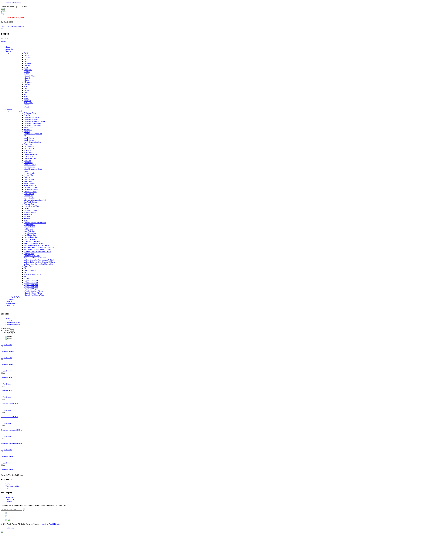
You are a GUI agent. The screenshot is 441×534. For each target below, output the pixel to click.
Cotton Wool (28, 196)
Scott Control (29, 152)
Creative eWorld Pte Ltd (50, 524)
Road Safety (28, 163)
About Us (9, 49)
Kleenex (27, 219)
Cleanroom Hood (6, 377)
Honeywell (28, 70)
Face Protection (29, 227)
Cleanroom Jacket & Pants (9, 404)
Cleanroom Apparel (31, 119)
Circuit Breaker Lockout (33, 169)
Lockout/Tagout (29, 165)
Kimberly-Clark (29, 76)
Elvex (26, 68)
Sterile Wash (28, 214)
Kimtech (27, 78)
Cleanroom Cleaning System (34, 121)
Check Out (5, 26)
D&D (26, 61)
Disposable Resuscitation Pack (35, 200)
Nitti (25, 88)
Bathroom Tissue (30, 113)
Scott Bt (27, 115)
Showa (26, 99)
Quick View (6, 345)
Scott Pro (27, 150)
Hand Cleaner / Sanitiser (33, 142)
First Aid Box (29, 204)
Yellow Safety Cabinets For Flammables (38, 264)
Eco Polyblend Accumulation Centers (37, 252)
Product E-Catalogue (13, 3)
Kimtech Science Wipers (33, 293)
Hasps (26, 171)
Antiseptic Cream (30, 192)
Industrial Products (30, 154)
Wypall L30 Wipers (31, 283)
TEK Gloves (28, 103)
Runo (26, 94)
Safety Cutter (28, 266)
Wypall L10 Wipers (31, 281)
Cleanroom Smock (7, 456)
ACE (26, 53)
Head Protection (30, 235)
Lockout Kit (28, 175)
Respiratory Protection (32, 241)
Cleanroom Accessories (32, 125)
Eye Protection (29, 225)
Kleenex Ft (28, 130)
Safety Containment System (34, 243)
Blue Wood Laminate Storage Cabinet (37, 250)
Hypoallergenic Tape (31, 206)
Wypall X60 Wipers (31, 285)
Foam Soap (28, 144)
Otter (26, 92)
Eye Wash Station (30, 202)
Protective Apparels (31, 239)
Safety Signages (29, 270)
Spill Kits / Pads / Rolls (32, 274)
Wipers (26, 278)
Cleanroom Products (31, 117)
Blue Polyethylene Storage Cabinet (36, 245)
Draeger (27, 66)
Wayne (26, 105)
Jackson (27, 72)
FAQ (7, 488)
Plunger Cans (29, 254)
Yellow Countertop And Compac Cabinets (39, 260)
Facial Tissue (28, 128)
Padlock (27, 177)
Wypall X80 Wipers (31, 289)
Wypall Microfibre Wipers (33, 291)
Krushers (27, 84)
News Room (10, 303)
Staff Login (10, 528)
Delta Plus (27, 63)
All (20, 111)
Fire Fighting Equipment (33, 134)
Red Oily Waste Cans (32, 256)
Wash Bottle (28, 156)
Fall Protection (29, 229)
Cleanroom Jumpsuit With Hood (11, 430)
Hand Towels (29, 148)
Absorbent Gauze (30, 187)
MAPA (26, 86)
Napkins (27, 216)
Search (3, 41)
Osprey (26, 90)
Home (8, 47)
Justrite (26, 74)
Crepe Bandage (29, 198)
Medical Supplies (30, 185)
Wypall (26, 107)
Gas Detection (29, 138)
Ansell (26, 55)
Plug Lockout (29, 179)
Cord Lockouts (29, 167)
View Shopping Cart (16, 26)
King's (26, 80)
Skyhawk (27, 101)
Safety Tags (28, 181)
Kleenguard (28, 82)
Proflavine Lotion (30, 210)
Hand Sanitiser (29, 146)
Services (9, 301)
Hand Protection (30, 233)
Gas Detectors (29, 140)
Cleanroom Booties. (7, 351)
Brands (9, 51)
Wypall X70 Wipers (31, 287)
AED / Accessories (31, 190)
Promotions (10, 299)
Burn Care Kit (29, 194)
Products (10, 109)
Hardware (27, 161)
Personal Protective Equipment (35, 223)
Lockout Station (29, 173)
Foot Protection (29, 231)
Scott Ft (27, 132)
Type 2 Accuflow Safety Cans (35, 258)
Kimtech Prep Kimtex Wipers (34, 295)
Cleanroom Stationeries (32, 123)
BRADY (27, 59)
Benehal (27, 57)
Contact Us (10, 305)
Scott (26, 97)
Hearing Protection (31, 237)
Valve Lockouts (29, 183)
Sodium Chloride (30, 212)
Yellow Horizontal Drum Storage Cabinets (39, 262)
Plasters (26, 208)
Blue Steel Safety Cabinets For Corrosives (39, 247)
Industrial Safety (30, 159)
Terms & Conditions (13, 486)
